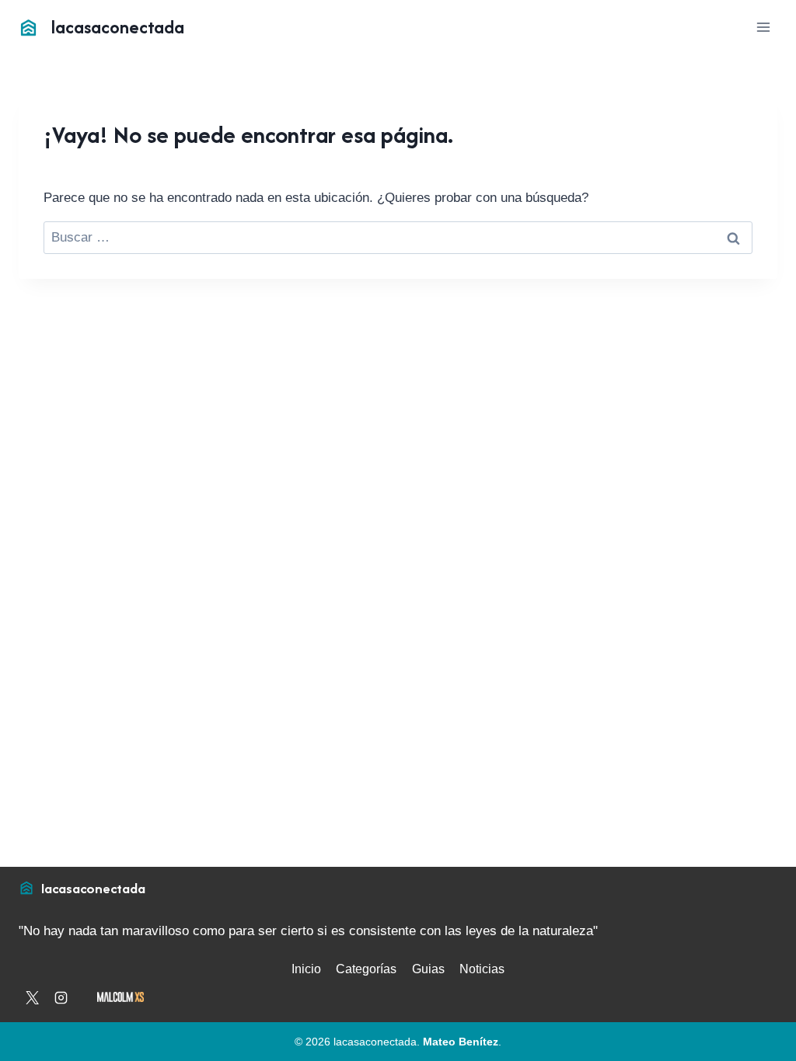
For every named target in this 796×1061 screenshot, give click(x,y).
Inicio (306, 969)
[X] (32, 997)
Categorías (366, 969)
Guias (428, 969)
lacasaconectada (93, 888)
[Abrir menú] (763, 27)
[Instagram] (60, 997)
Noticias (481, 969)
